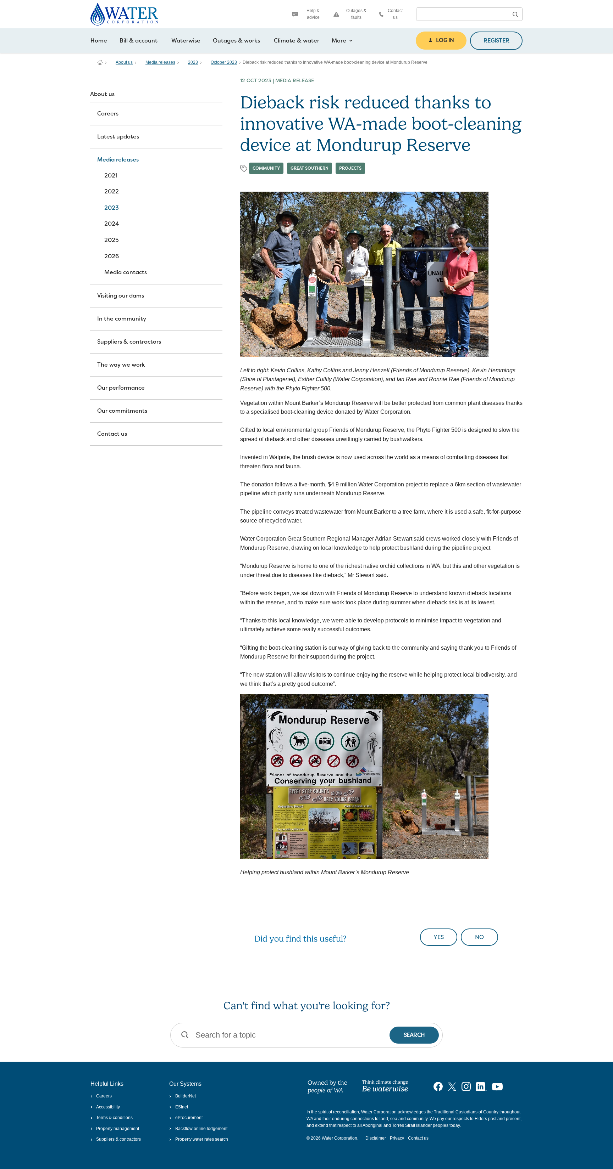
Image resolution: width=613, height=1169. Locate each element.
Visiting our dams (120, 295)
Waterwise (185, 40)
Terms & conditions (114, 1117)
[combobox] (462, 14)
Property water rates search (201, 1139)
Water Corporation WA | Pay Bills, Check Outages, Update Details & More (100, 62)
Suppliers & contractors (129, 341)
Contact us (395, 14)
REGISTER (496, 40)
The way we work (121, 364)
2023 (193, 62)
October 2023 (224, 62)
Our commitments (122, 410)
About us (124, 62)
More (339, 40)
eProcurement (188, 1117)
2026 (111, 256)
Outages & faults (356, 14)
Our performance (121, 387)
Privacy (397, 1138)
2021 (110, 175)
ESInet (181, 1107)
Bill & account (139, 40)
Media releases (160, 62)
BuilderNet (185, 1096)
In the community (121, 318)
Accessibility (108, 1107)
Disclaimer (375, 1138)
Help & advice (313, 14)
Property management (117, 1128)
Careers (107, 113)
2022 (111, 191)
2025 (111, 240)
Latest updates (118, 136)
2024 (111, 223)
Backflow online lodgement (201, 1128)
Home (98, 40)
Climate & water (296, 40)
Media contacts (125, 272)
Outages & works (236, 40)
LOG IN (445, 40)
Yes (438, 937)
